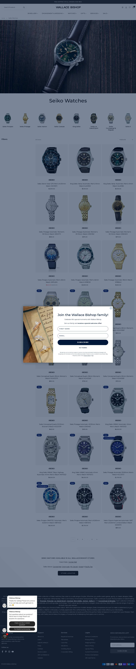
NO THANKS (83, 347)
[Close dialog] (111, 308)
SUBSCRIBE (83, 342)
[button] (5, 636)
